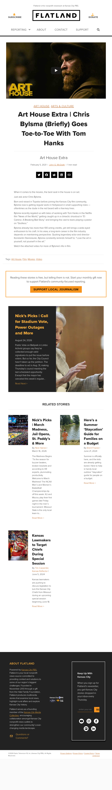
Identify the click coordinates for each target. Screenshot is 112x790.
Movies (31, 259)
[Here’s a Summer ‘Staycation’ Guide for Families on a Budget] (70, 430)
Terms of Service (96, 754)
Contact (61, 29)
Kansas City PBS (28, 669)
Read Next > (21, 383)
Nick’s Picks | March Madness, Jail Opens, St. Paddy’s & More (42, 431)
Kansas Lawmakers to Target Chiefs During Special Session (41, 549)
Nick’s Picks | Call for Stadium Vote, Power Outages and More (31, 324)
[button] (29, 29)
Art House (41, 106)
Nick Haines (40, 447)
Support (82, 29)
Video (39, 259)
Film (25, 259)
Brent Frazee (93, 447)
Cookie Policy (89, 753)
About (41, 29)
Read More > (38, 517)
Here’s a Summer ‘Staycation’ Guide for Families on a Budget (93, 431)
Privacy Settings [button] (66, 753)
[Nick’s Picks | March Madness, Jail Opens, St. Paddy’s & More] (18, 430)
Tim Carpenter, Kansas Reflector (40, 569)
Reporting (18, 29)
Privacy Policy (78, 753)
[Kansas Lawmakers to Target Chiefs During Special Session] (18, 545)
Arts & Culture (62, 106)
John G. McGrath (57, 164)
